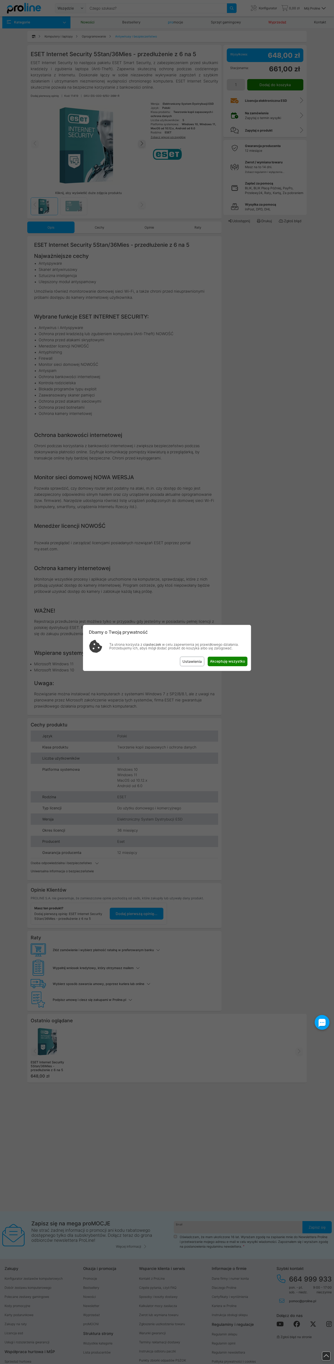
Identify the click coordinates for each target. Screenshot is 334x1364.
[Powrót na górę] (326, 1356)
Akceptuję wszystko (227, 661)
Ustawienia (192, 661)
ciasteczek (152, 644)
